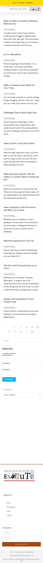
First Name (6, 363)
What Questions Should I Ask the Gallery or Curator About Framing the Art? (21, 177)
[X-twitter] (17, 487)
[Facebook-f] (13, 487)
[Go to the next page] (38, 331)
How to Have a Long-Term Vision (19, 143)
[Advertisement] (21, 431)
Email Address (7, 355)
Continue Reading (10, 29)
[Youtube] (26, 487)
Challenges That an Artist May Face (20, 112)
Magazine (7, 495)
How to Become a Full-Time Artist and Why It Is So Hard (20, 208)
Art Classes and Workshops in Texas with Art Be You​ (21, 560)
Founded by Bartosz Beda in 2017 (21, 556)
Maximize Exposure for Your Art (19, 240)
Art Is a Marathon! (12, 54)
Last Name (6, 369)
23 (32, 331)
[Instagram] (22, 487)
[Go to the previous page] (9, 327)
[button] (2, 9)
